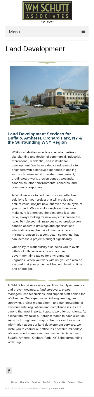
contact (30, 329)
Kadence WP (57, 388)
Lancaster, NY (63, 329)
